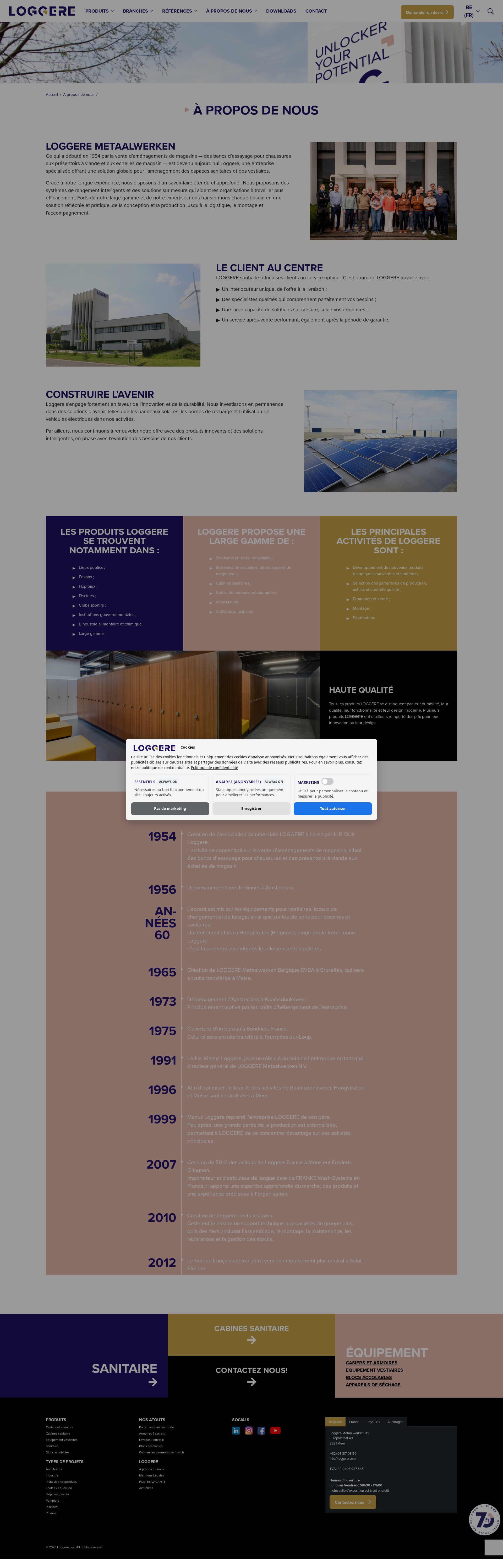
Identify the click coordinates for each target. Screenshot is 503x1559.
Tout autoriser (333, 808)
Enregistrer (251, 808)
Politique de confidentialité (214, 767)
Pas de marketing (170, 808)
